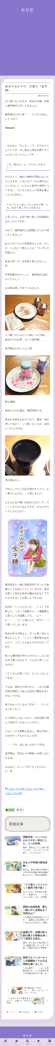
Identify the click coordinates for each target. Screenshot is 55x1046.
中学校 (11, 810)
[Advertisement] (27, 48)
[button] (48, 642)
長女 (21, 810)
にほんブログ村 (13, 793)
